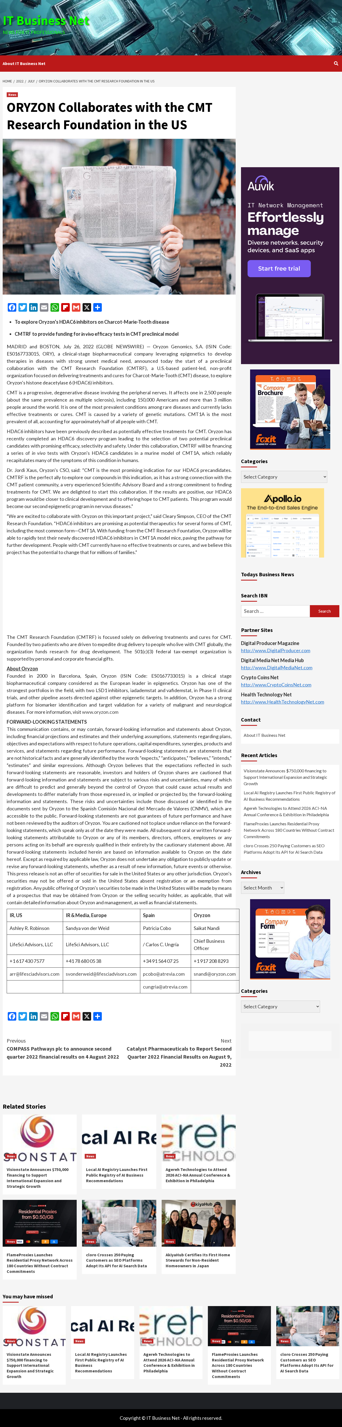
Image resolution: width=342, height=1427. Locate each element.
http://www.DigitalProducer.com (275, 650)
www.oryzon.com (100, 712)
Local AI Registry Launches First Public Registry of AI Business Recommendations (116, 1175)
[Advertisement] (227, 27)
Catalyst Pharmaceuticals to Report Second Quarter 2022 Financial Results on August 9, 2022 (179, 1052)
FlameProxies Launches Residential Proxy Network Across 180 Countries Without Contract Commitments (40, 1263)
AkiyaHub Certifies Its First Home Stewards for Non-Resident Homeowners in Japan (198, 1260)
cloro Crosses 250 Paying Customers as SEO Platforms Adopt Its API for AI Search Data (116, 1260)
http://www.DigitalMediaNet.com (276, 667)
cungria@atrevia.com (165, 987)
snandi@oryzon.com (215, 974)
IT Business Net (46, 20)
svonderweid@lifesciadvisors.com (101, 974)
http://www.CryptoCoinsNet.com (276, 685)
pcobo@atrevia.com (164, 974)
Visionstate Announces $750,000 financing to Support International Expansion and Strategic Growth (37, 1178)
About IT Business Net (24, 63)
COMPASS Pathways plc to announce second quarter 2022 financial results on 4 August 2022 (63, 1048)
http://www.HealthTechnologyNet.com (282, 702)
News (12, 95)
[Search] (336, 63)
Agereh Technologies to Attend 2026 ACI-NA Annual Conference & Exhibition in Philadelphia (198, 1175)
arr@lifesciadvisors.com (34, 974)
